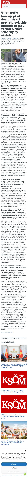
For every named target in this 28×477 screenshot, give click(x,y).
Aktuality (8, 38)
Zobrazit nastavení (14, 472)
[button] (26, 451)
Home (3, 38)
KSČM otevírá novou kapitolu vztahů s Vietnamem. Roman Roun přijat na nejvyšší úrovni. (14, 365)
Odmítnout (14, 468)
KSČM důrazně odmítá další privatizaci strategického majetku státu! (13, 416)
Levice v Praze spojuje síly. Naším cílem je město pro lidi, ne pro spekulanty (12, 442)
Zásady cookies (5, 475)
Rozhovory (16, 38)
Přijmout (14, 464)
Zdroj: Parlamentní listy (7, 332)
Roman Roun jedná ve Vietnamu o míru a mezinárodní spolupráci (12, 391)
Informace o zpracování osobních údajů (17, 475)
